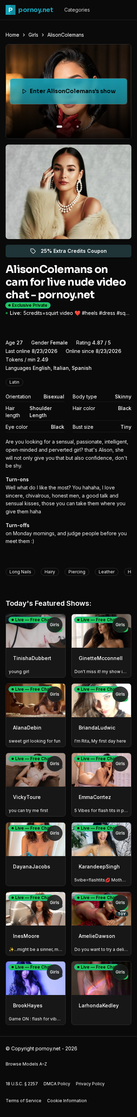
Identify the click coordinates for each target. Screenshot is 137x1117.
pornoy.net (30, 10)
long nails (20, 571)
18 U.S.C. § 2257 (22, 1083)
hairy (50, 571)
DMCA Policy (57, 1083)
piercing (76, 571)
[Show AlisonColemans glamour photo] (77, 126)
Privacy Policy (90, 1083)
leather (107, 571)
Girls (33, 35)
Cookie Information (67, 1100)
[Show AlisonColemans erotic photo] (59, 126)
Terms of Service (23, 1100)
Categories (77, 10)
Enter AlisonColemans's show (76, 93)
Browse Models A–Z (26, 1064)
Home (12, 35)
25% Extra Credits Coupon (78, 252)
